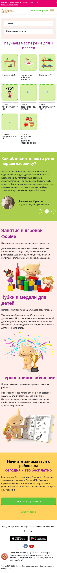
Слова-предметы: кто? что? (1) (10, 106)
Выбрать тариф (28, 512)
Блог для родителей (10, 526)
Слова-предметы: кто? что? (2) (28, 106)
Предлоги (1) (45, 75)
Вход (33, 10)
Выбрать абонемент (9, 5)
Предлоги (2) (8, 75)
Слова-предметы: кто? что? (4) (10, 136)
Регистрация (42, 10)
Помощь (24, 526)
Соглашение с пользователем (42, 526)
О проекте (28, 531)
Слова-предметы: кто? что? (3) (47, 106)
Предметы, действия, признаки (26, 77)
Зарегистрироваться (28, 501)
